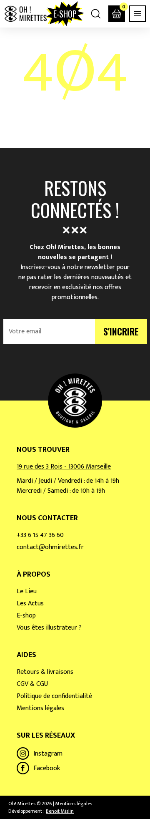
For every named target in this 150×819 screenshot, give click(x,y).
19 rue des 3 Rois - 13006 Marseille (64, 466)
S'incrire (121, 331)
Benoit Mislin (60, 811)
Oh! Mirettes (25, 13)
